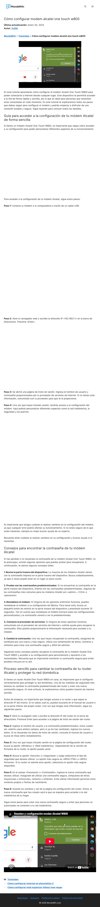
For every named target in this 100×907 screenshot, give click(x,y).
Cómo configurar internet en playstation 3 (30, 883)
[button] (85, 6)
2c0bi (14, 28)
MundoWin (10, 36)
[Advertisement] (50, 152)
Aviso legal (22, 898)
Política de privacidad (72, 898)
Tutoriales (23, 36)
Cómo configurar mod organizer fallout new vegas (34, 887)
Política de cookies (51, 898)
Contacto (34, 898)
